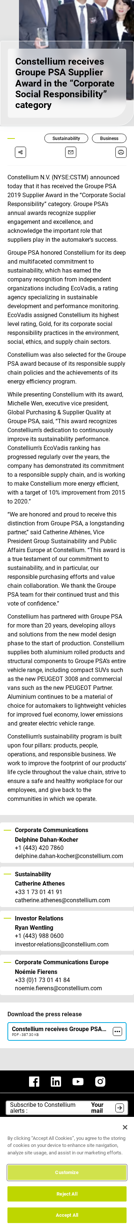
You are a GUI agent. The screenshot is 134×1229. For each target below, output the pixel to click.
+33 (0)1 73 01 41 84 (42, 980)
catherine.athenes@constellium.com (62, 900)
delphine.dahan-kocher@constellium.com (69, 856)
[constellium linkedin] (56, 1081)
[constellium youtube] (78, 1081)
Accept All (67, 1215)
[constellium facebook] (34, 1081)
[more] (117, 1031)
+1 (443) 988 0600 (39, 936)
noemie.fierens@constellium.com (58, 988)
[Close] (125, 1127)
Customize (67, 1172)
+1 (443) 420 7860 (39, 848)
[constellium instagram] (100, 1081)
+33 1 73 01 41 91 (39, 892)
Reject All (67, 1194)
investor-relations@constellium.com (62, 945)
